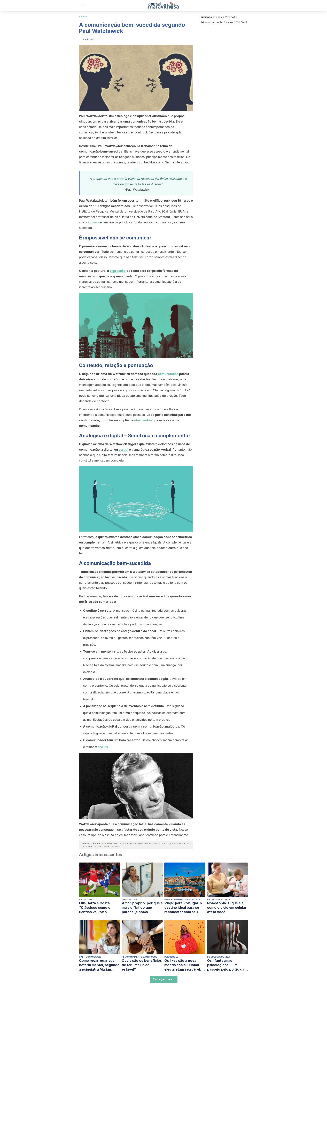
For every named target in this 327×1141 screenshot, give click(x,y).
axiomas (93, 222)
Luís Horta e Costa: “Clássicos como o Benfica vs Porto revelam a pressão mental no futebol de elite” (96, 907)
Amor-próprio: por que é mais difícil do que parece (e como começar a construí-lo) (142, 907)
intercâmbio (142, 420)
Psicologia (85, 899)
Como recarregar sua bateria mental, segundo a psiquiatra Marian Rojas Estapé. (99, 965)
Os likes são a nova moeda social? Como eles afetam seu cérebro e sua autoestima (184, 965)
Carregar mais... (164, 979)
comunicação (168, 374)
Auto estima (129, 899)
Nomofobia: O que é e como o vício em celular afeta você (226, 907)
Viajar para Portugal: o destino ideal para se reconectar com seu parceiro (183, 907)
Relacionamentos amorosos (182, 899)
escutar (103, 747)
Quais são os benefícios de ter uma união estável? (142, 964)
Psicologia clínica (218, 899)
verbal (123, 449)
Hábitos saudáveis (90, 957)
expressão (118, 271)
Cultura (83, 16)
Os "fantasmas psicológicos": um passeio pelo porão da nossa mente (225, 965)
